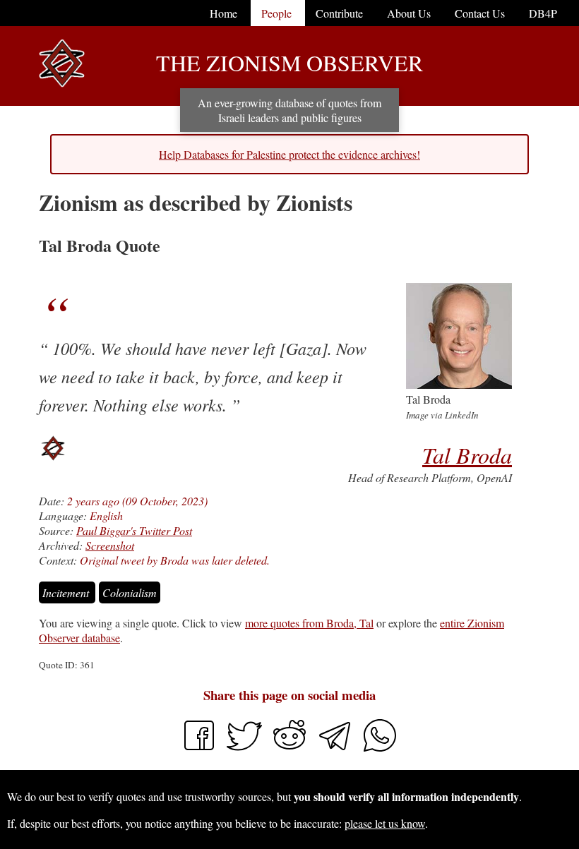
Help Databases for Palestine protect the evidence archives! (289, 154)
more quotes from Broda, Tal (309, 622)
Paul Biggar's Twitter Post (134, 530)
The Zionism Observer (289, 62)
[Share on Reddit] (291, 748)
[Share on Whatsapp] (380, 748)
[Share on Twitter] (246, 748)
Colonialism (129, 592)
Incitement (67, 592)
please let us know (385, 823)
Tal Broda (467, 455)
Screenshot (109, 545)
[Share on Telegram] (336, 748)
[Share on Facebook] (199, 748)
